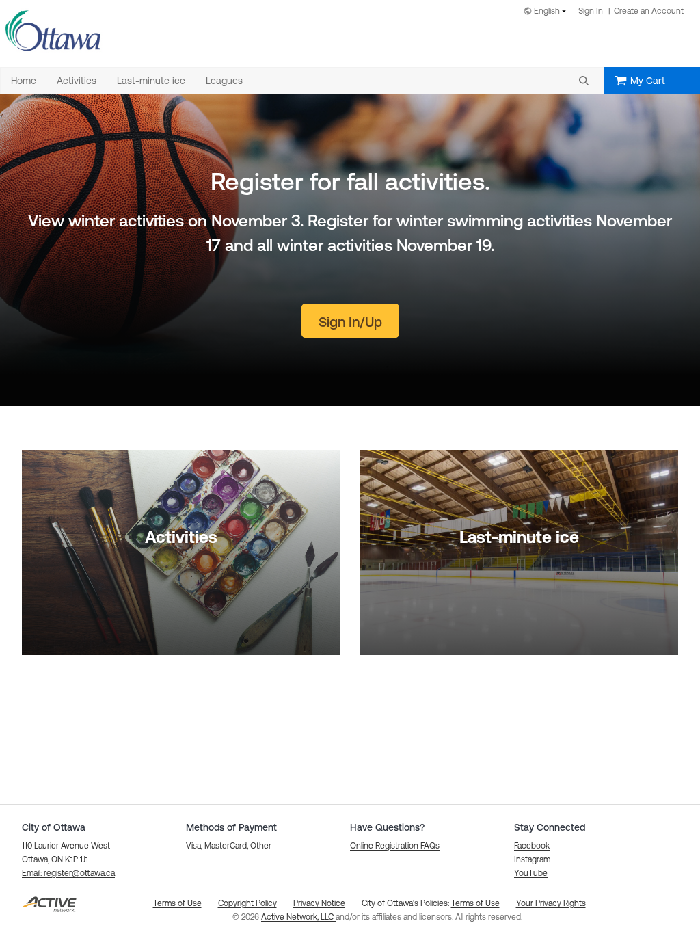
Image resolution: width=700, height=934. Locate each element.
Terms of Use (475, 903)
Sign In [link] (590, 11)
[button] (583, 80)
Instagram (532, 859)
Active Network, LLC (298, 917)
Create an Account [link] (649, 11)
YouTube (531, 873)
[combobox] (547, 11)
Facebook (532, 846)
